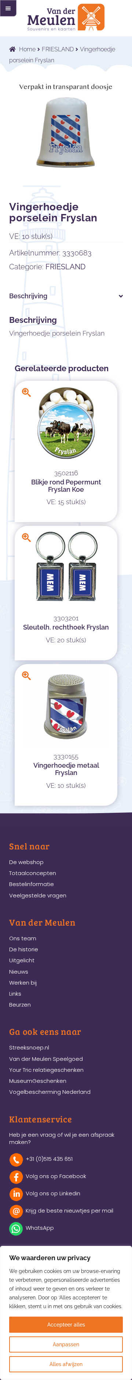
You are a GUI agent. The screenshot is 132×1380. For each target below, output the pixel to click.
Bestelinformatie (31, 884)
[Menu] (8, 8)
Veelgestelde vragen (37, 895)
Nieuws (18, 971)
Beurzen (20, 1004)
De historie (23, 949)
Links (15, 993)
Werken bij (23, 982)
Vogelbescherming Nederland (50, 1092)
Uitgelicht (21, 960)
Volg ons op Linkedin (53, 1193)
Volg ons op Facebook (56, 1176)
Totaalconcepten (32, 873)
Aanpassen (66, 1344)
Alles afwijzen (66, 1364)
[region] (66, 1313)
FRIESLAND (58, 49)
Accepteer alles (66, 1325)
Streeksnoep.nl (29, 1047)
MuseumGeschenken (37, 1081)
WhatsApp (40, 1228)
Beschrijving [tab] (28, 296)
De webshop (26, 862)
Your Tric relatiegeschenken (46, 1070)
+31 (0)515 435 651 (49, 1159)
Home (27, 49)
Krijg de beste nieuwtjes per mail (69, 1210)
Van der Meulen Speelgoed (46, 1059)
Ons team (22, 938)
